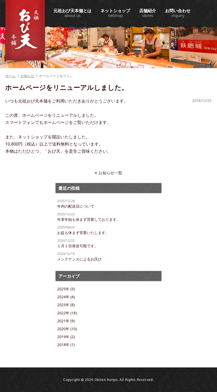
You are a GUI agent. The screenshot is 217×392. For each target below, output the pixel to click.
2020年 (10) (67, 328)
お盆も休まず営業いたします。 (83, 230)
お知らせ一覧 (110, 172)
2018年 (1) (66, 344)
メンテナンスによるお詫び (79, 256)
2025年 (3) (66, 288)
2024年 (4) (66, 296)
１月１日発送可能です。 (77, 243)
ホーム (10, 75)
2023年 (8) (66, 304)
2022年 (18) (67, 312)
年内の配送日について (75, 203)
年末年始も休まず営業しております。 (88, 217)
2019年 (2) (66, 336)
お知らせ (27, 75)
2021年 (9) (66, 320)
